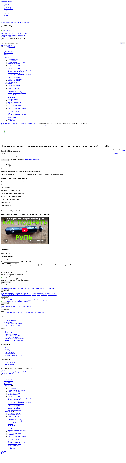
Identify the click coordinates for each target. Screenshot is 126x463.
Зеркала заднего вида (14, 68)
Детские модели (9, 51)
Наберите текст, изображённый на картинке (13, 274)
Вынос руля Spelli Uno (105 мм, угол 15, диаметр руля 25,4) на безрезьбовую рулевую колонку (28, 300)
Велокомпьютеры (13, 59)
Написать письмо (9, 362)
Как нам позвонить (10, 364)
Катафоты (10, 96)
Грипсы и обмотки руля (14, 91)
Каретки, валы (12, 94)
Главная (6, 4)
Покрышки (11, 110)
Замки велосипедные (14, 63)
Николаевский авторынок (12, 325)
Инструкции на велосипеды (12, 335)
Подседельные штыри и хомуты (17, 108)
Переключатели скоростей (15, 105)
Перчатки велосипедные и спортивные (19, 74)
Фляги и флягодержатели (15, 79)
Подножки (11, 106)
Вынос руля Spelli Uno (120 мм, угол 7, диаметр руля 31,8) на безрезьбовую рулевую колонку (28, 293)
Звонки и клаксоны (13, 66)
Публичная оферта (9, 353)
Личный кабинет (9, 332)
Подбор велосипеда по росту (12, 337)
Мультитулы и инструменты (16, 71)
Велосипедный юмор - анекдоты (14, 338)
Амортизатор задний (14, 85)
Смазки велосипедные (14, 116)
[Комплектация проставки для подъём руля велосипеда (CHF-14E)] (4, 133)
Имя (2, 261)
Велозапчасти (8, 83)
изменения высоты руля (52, 168)
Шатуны (10, 119)
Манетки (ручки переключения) (17, 102)
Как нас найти (8, 9)
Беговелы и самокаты (10, 50)
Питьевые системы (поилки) (16, 76)
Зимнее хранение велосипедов (13, 323)
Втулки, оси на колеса (14, 88)
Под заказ (5, 159)
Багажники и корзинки (14, 86)
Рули (9, 113)
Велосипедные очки (13, 60)
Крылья (10, 100)
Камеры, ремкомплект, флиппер (17, 93)
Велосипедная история (11, 341)
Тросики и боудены (13, 117)
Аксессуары (7, 57)
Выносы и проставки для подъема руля (19, 90)
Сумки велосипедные (14, 77)
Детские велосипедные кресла (16, 62)
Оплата (6, 15)
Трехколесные (8, 56)
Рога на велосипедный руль (16, 111)
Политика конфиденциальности (13, 355)
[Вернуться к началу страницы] (7, 1)
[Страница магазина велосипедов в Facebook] (14, 33)
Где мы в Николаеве (10, 320)
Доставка (7, 13)
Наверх (12, 373)
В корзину (5, 290)
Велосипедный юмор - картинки (14, 340)
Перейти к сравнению (9, 453)
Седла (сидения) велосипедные (17, 114)
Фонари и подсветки (14, 80)
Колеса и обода (12, 97)
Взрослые (7, 54)
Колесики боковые (13, 99)
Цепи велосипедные (13, 120)
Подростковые (8, 53)
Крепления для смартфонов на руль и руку (20, 70)
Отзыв (3, 271)
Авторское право (9, 352)
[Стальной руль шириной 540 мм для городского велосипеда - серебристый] (23, 307)
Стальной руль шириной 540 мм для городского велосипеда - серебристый (22, 312)
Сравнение (7, 331)
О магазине (7, 7)
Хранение (7, 6)
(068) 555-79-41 (7, 37)
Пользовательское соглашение (13, 357)
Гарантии (7, 350)
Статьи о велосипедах (10, 334)
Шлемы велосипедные (14, 82)
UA (9, 19)
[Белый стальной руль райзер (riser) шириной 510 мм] (16, 301)
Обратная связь (8, 12)
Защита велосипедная (14, 65)
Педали (10, 103)
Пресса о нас (8, 322)
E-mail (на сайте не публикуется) (19, 264)
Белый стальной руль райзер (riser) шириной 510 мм (16, 306)
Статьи (6, 10)
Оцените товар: (5, 272)
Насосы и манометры (14, 73)
